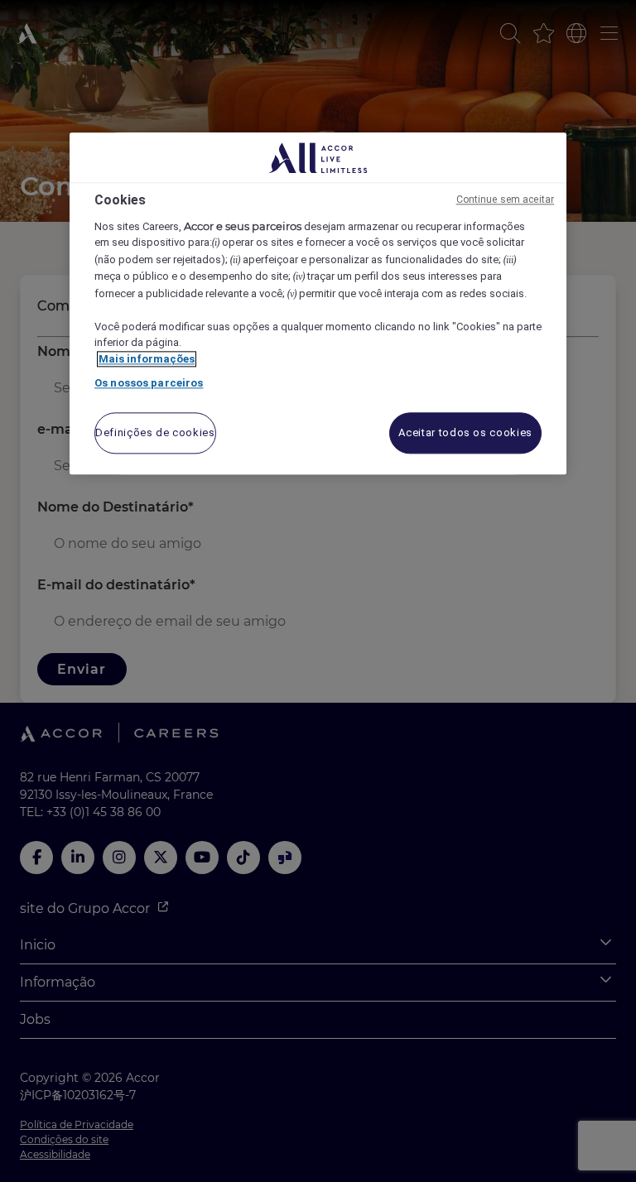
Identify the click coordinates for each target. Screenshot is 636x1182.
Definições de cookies (155, 432)
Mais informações (147, 359)
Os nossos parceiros (148, 383)
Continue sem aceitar (505, 200)
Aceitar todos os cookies (465, 432)
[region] (318, 304)
